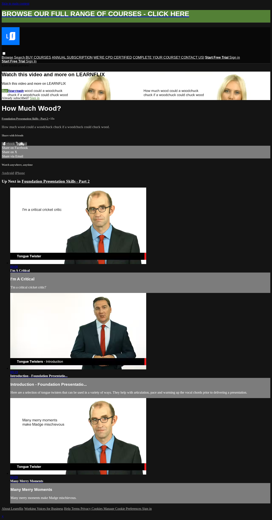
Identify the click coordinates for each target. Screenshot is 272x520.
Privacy (86, 508)
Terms (76, 508)
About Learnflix (12, 508)
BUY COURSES (38, 57)
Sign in (234, 57)
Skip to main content (15, 3)
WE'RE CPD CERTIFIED (113, 57)
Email (23, 144)
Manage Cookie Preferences (122, 508)
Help (67, 508)
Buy (5, 91)
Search (20, 57)
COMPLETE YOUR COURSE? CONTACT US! (168, 57)
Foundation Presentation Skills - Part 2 (25, 118)
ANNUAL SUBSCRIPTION (72, 57)
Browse (8, 57)
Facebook (9, 144)
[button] (4, 53)
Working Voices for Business (43, 508)
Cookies (97, 508)
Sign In (31, 61)
